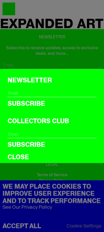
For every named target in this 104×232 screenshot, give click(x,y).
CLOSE (18, 156)
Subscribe (26, 103)
